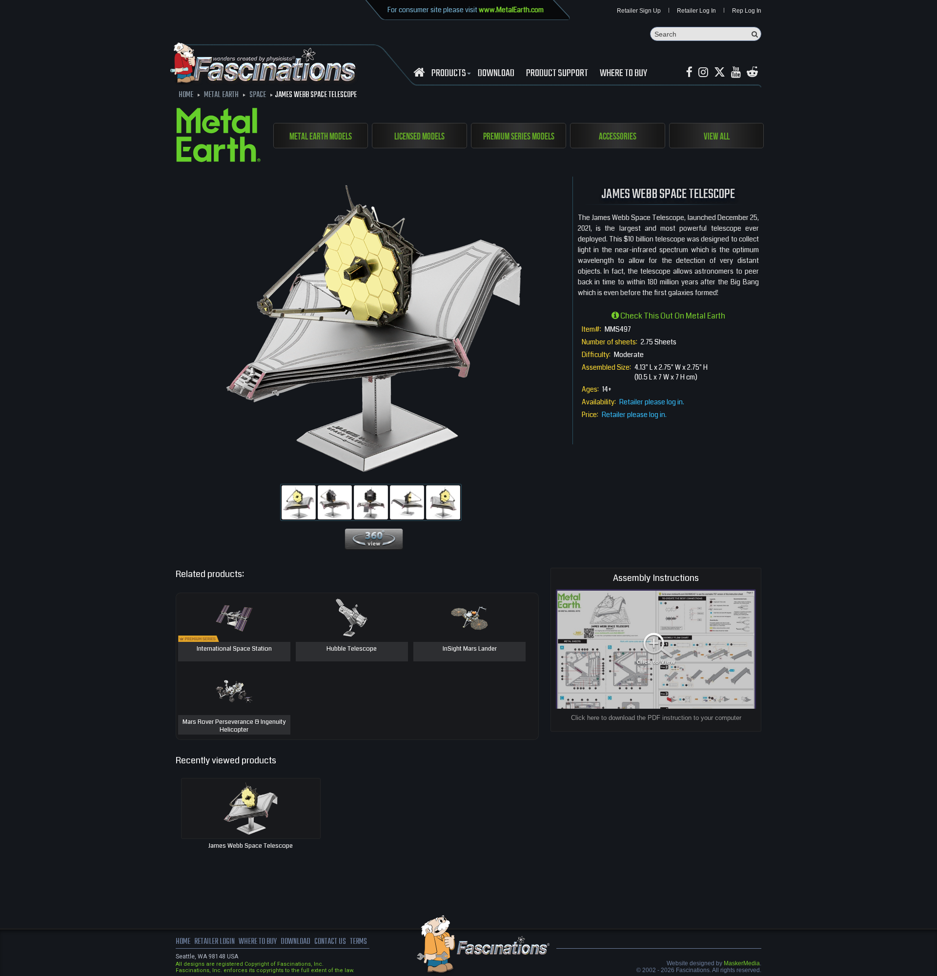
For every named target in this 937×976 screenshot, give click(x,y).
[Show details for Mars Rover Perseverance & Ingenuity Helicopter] (234, 690)
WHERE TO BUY (623, 73)
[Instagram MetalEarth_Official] (703, 72)
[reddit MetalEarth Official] (752, 72)
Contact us (330, 942)
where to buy (258, 942)
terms (358, 942)
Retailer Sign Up (639, 10)
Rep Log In (746, 10)
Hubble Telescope (351, 649)
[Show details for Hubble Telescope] (352, 617)
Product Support (557, 73)
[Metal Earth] (218, 136)
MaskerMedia (742, 963)
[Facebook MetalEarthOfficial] (689, 72)
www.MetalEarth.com (511, 10)
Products (448, 73)
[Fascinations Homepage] (419, 72)
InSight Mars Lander (470, 649)
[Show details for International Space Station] (234, 617)
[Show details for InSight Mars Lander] (469, 617)
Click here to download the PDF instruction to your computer (656, 717)
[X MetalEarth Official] (720, 72)
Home (183, 942)
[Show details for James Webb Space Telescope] (251, 808)
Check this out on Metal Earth (672, 315)
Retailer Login (214, 942)
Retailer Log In (696, 10)
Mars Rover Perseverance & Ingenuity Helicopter (234, 726)
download (496, 73)
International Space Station (234, 649)
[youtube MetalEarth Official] (736, 72)
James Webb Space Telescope (250, 845)
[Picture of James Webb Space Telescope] (299, 502)
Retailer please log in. (651, 402)
